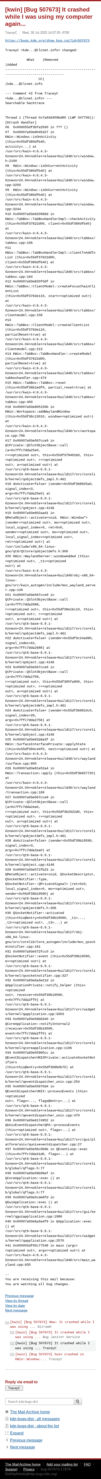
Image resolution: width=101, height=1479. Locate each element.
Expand (17, 1433)
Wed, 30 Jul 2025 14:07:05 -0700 (45, 32)
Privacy (29, 1469)
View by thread (16, 1301)
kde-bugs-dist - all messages (35, 1419)
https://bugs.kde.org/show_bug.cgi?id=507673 (47, 41)
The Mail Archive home (30, 1412)
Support (11, 1469)
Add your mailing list (62, 1464)
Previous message (19, 1296)
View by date (15, 1306)
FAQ (87, 1464)
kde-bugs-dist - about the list (34, 1426)
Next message (16, 1310)
